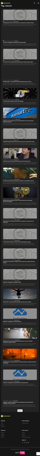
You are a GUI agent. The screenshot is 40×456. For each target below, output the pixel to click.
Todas (2, 423)
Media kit (3, 435)
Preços (2, 437)
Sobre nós (24, 435)
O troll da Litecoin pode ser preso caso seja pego (13, 101)
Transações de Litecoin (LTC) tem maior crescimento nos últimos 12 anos (18, 22)
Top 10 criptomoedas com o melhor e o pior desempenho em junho (17, 241)
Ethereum (3, 426)
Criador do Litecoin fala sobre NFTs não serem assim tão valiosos (16, 161)
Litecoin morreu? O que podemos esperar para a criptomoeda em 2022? (18, 62)
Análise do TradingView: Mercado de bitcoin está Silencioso (15, 382)
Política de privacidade (26, 437)
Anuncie (23, 434)
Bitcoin (2, 424)
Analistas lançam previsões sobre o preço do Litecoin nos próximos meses (18, 141)
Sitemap (2, 434)
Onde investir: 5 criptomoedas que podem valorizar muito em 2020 (17, 301)
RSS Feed (2, 432)
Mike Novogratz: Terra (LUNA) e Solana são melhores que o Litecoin (17, 81)
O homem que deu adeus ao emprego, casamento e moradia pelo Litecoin (18, 180)
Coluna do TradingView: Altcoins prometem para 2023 (14, 42)
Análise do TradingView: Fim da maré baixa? (12, 321)
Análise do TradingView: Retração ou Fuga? (12, 282)
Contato (23, 432)
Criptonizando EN (25, 423)
